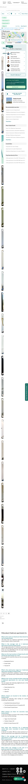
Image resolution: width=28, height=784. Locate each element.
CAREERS (12, 768)
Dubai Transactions (24, 2)
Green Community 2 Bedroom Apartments (15, 132)
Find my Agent (4, 2)
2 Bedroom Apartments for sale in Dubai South (16, 151)
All (3, 42)
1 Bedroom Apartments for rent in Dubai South (16, 112)
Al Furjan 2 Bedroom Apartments (13, 135)
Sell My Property (10, 2)
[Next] (9, 613)
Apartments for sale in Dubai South (14, 148)
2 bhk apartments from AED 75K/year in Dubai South (16, 158)
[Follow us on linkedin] (17, 771)
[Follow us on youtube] (24, 771)
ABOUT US (5, 768)
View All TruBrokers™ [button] (16, 74)
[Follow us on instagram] (21, 771)
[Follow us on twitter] (21, 769)
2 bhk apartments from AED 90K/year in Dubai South (16, 162)
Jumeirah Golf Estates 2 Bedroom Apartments (16, 137)
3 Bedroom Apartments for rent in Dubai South (16, 114)
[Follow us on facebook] (17, 769)
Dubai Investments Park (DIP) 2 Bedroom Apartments (16, 130)
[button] (5, 14)
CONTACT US (5, 771)
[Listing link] (3, 69)
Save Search (24, 26)
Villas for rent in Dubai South (12, 119)
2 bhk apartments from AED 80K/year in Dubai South (16, 160)
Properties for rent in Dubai (12, 146)
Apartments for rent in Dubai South (14, 116)
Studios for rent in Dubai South (13, 110)
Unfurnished (18, 42)
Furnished (9, 42)
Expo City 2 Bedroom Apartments (13, 128)
